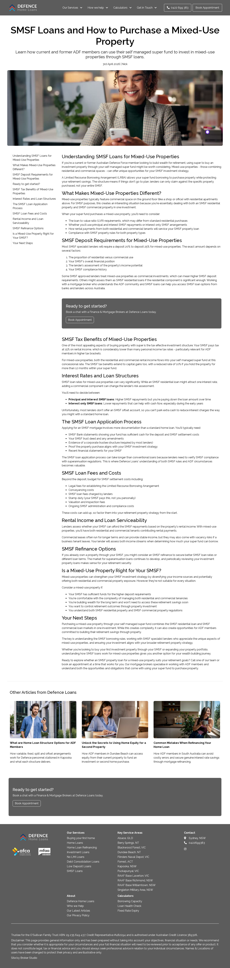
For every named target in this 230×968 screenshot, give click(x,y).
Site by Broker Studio (24, 957)
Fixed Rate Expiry (128, 910)
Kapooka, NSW (127, 866)
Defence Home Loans (80, 901)
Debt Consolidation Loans (83, 861)
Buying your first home (81, 838)
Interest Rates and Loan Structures (34, 198)
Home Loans (75, 842)
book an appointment (75, 664)
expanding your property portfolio (187, 649)
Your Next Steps (23, 243)
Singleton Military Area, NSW (135, 889)
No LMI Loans (75, 857)
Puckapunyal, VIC (128, 871)
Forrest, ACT (125, 861)
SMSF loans (152, 284)
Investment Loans (78, 852)
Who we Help (75, 906)
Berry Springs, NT (128, 842)
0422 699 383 (179, 7)
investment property (124, 649)
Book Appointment (207, 7)
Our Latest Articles (78, 910)
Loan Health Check (129, 906)
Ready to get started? (26, 184)
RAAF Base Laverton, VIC (133, 875)
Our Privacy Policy (78, 915)
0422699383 (196, 842)
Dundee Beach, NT (129, 852)
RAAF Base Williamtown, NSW (137, 885)
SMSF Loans (75, 871)
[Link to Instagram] (185, 849)
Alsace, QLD (125, 838)
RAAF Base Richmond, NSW (135, 880)
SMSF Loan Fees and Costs (30, 213)
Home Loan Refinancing (82, 847)
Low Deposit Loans (79, 866)
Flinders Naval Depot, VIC (133, 857)
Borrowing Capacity (130, 901)
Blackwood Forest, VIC (132, 847)
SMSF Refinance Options (28, 228)
